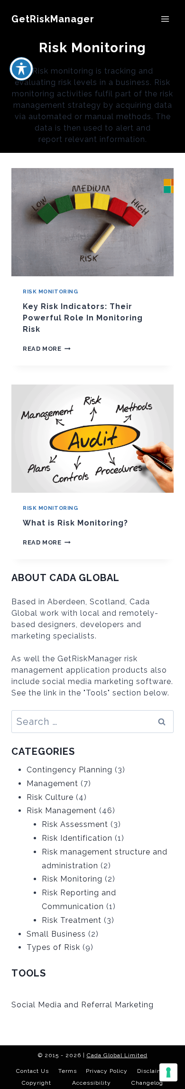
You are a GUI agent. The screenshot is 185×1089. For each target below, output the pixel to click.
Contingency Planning (69, 769)
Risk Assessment (75, 824)
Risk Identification (77, 838)
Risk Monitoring (50, 291)
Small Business (56, 934)
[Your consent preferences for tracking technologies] (168, 1072)
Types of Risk (53, 947)
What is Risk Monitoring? (75, 522)
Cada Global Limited (117, 1055)
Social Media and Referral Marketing (82, 1004)
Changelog (147, 1083)
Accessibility (91, 1083)
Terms (67, 1071)
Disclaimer (153, 1071)
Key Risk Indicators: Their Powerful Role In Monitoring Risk (83, 318)
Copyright (36, 1083)
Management (52, 783)
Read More (47, 348)
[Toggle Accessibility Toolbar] (21, 68)
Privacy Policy (107, 1071)
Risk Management (62, 810)
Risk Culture (50, 797)
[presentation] (92, 222)
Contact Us (32, 1071)
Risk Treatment (72, 920)
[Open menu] (165, 18)
